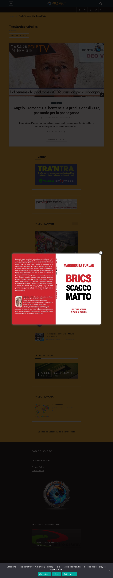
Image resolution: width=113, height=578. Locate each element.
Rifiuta (56, 574)
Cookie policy (69, 574)
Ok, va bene (44, 574)
